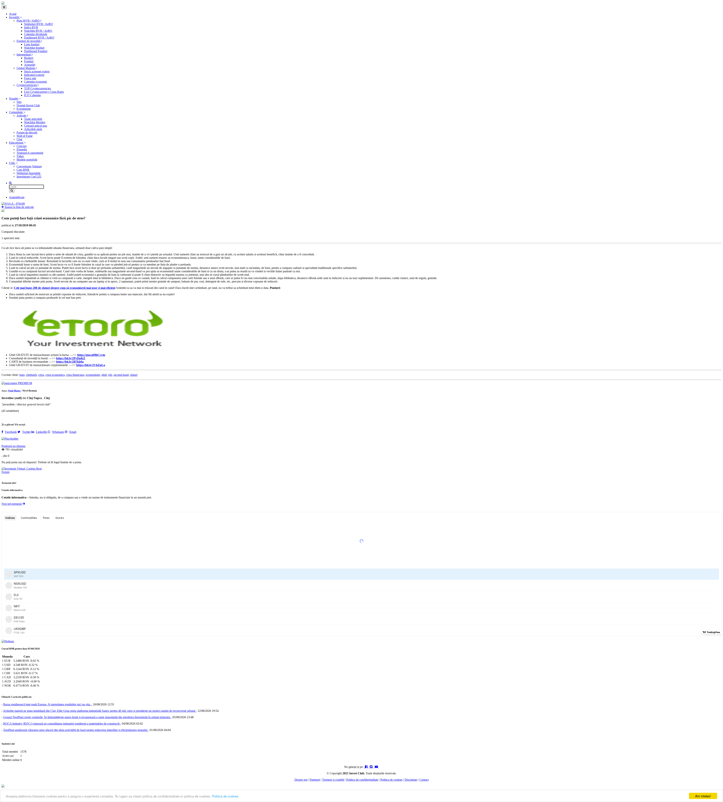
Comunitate (16, 112)
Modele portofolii (27, 159)
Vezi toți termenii (12, 503)
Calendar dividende (35, 34)
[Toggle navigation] (4, 7)
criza (41, 374)
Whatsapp (58, 431)
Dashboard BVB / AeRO (39, 37)
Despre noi (300, 779)
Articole (22, 115)
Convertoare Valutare (29, 166)
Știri (19, 102)
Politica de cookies (225, 796)
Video (20, 156)
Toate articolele (33, 119)
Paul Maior (14, 390)
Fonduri (29, 61)
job (110, 374)
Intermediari (24, 54)
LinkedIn (41, 431)
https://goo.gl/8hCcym (91, 354)
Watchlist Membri (34, 122)
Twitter (26, 431)
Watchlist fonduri (34, 47)
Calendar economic (35, 81)
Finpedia (22, 149)
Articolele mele (33, 129)
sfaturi (133, 374)
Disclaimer (411, 779)
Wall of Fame (25, 135)
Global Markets (26, 68)
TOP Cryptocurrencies (37, 88)
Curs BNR (23, 169)
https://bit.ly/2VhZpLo (90, 365)
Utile (12, 163)
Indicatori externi (34, 74)
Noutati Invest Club (28, 105)
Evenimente (24, 108)
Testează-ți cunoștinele (30, 152)
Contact (424, 779)
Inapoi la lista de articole (19, 207)
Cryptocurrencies (27, 85)
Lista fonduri (31, 44)
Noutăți (14, 98)
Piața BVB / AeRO (28, 20)
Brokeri (28, 58)
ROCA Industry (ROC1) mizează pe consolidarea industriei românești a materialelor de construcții (61, 723)
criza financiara (75, 374)
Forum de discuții (27, 132)
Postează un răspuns (13, 446)
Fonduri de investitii (29, 41)
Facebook (11, 431)
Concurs (22, 146)
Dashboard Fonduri (35, 51)
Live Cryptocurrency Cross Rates (44, 91)
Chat (19, 139)
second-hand (121, 374)
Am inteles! (703, 796)
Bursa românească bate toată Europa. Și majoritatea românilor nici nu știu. (47, 704)
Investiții (14, 17)
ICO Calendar (32, 95)
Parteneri (315, 779)
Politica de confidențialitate (362, 779)
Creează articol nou (35, 125)
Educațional (16, 142)
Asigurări (29, 64)
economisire (93, 374)
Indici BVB (31, 27)
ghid (104, 374)
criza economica (55, 374)
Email (72, 431)
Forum (5, 472)
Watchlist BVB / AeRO (38, 30)
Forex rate (30, 78)
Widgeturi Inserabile (28, 173)
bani (21, 374)
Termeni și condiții (333, 779)
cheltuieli (31, 374)
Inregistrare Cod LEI (29, 176)
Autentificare (16, 197)
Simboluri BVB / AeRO (38, 24)
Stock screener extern (37, 71)
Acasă (12, 13)
